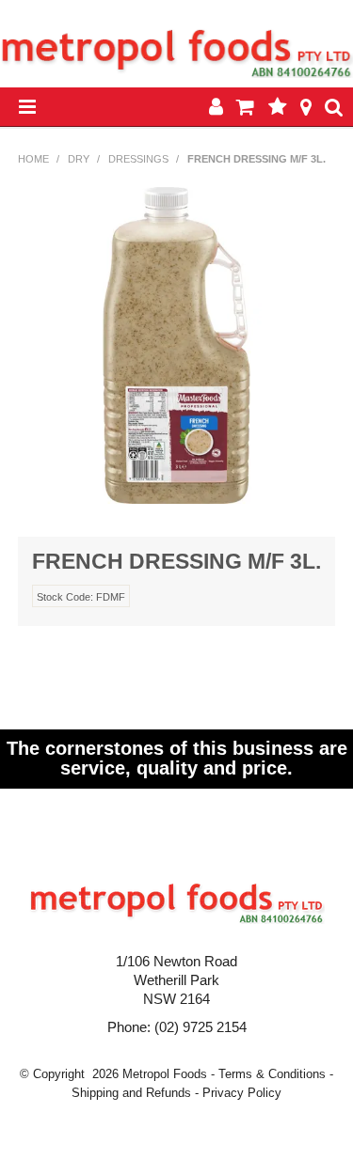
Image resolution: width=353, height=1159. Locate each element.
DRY (78, 158)
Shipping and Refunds (131, 1093)
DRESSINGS (138, 158)
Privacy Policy (241, 1093)
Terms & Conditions (272, 1074)
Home (33, 158)
